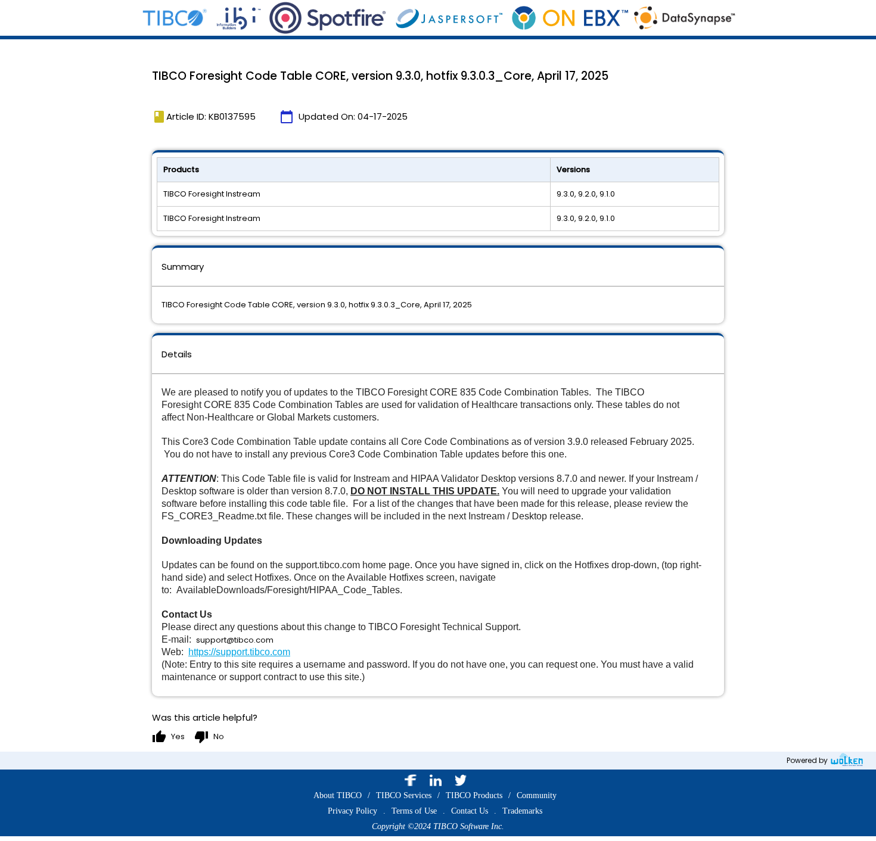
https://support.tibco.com (239, 652)
